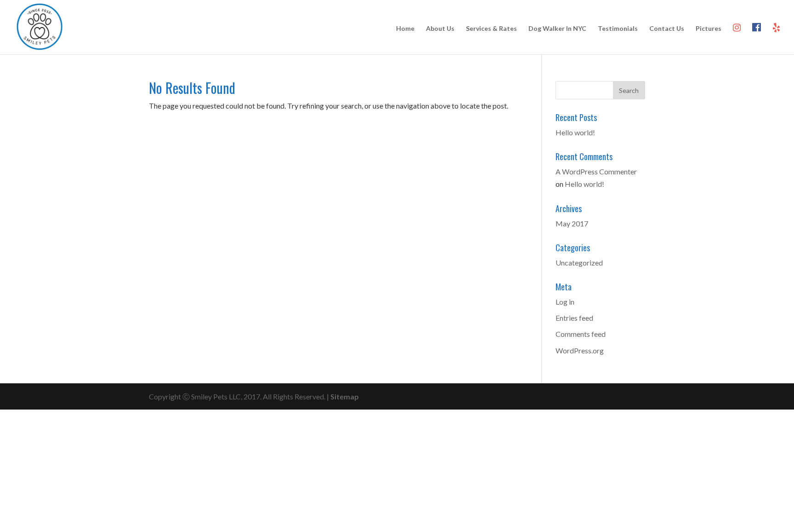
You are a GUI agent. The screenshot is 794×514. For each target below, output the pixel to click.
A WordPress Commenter (596, 171)
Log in (565, 301)
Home (405, 28)
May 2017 (572, 223)
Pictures (708, 28)
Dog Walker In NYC (557, 28)
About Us (440, 28)
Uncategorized (579, 262)
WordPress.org (580, 350)
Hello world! (575, 132)
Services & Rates (491, 28)
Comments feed (581, 333)
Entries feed (574, 317)
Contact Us (666, 28)
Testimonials (618, 28)
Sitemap (344, 396)
